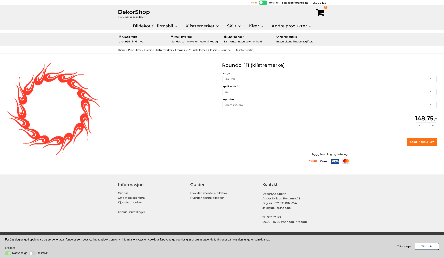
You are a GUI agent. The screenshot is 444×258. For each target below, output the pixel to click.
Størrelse (229, 99)
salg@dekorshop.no (295, 2)
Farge (227, 73)
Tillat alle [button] (426, 246)
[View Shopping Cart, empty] (320, 13)
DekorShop (134, 11)
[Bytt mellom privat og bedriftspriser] (263, 3)
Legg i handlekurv (422, 141)
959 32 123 (319, 2)
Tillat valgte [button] (404, 246)
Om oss (123, 193)
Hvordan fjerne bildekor (207, 197)
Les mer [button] (10, 247)
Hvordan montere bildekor (209, 193)
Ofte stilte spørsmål (132, 197)
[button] (8, 253)
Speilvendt (230, 86)
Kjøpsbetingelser (130, 202)
